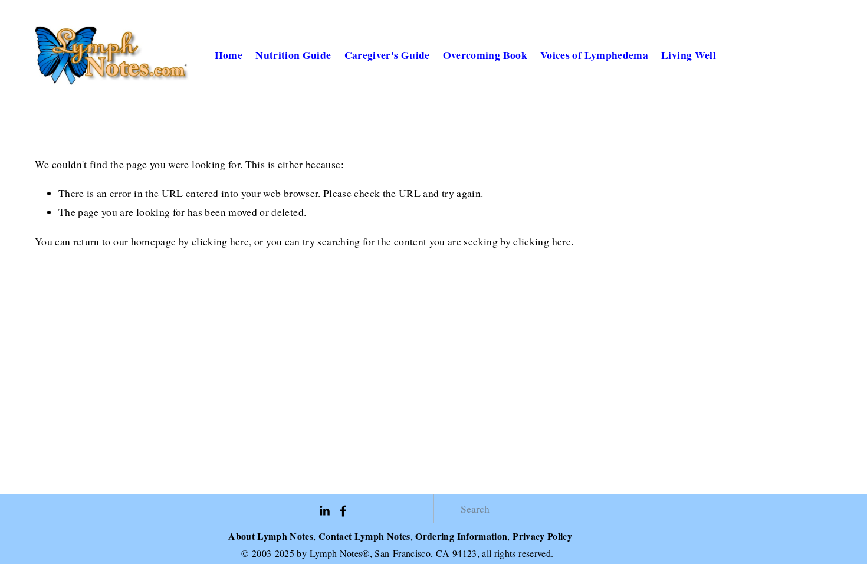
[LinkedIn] (324, 511)
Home (228, 55)
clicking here (220, 241)
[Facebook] (343, 511)
